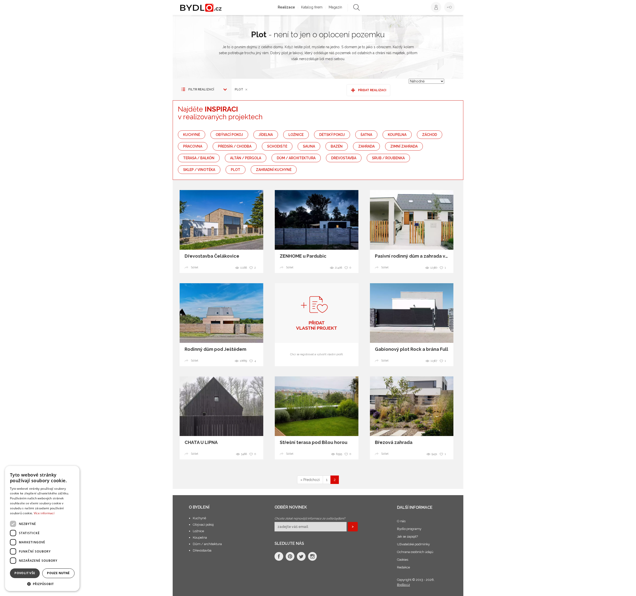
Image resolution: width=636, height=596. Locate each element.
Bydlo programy (409, 529)
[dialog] (42, 528)
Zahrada (366, 146)
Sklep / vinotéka (199, 170)
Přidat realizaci (372, 90)
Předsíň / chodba (234, 146)
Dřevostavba (343, 158)
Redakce (403, 567)
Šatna (366, 135)
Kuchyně (191, 135)
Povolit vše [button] (24, 573)
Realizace (286, 7)
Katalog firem (311, 7)
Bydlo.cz (403, 585)
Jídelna (266, 135)
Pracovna (192, 146)
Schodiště (277, 146)
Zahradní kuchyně (273, 170)
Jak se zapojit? (407, 536)
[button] (42, 583)
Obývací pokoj (229, 135)
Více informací (44, 513)
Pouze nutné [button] (58, 573)
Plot (235, 170)
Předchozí (310, 480)
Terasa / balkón (198, 158)
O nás (401, 521)
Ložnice (296, 135)
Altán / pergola (245, 158)
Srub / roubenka (388, 158)
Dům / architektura (296, 158)
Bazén (337, 146)
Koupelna (397, 135)
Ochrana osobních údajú (415, 552)
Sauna (309, 146)
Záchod (429, 135)
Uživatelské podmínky (413, 544)
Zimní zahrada (404, 146)
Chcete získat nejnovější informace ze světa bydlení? (310, 518)
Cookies (402, 559)
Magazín (335, 7)
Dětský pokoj (332, 135)
